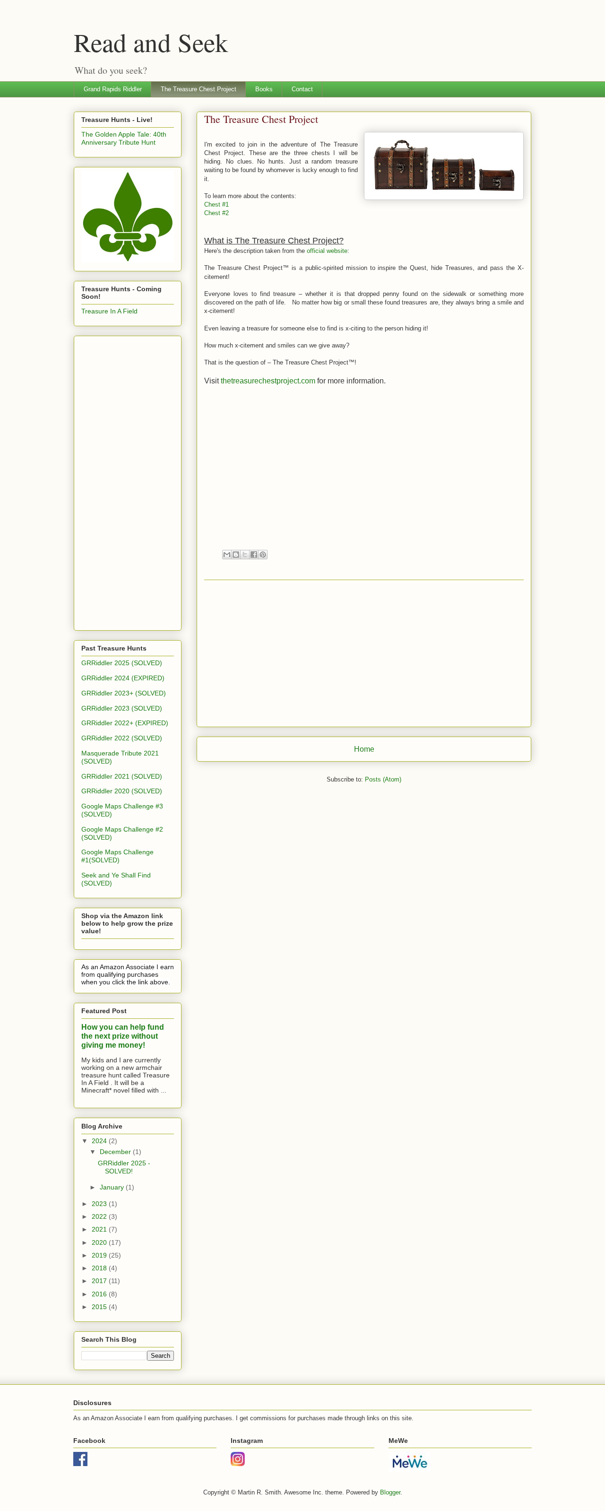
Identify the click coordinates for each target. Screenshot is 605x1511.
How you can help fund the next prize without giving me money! (122, 1036)
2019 (100, 1255)
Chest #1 (216, 204)
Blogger (390, 1492)
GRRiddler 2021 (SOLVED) (121, 776)
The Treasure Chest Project (198, 89)
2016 (100, 1294)
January (113, 1187)
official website (327, 250)
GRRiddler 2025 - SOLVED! (124, 1167)
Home (364, 749)
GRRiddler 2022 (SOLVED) (121, 738)
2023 (100, 1203)
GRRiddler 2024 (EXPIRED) (122, 678)
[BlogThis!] (236, 554)
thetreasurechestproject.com (268, 381)
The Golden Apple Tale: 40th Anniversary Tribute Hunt (123, 138)
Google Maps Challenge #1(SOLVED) (117, 856)
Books (264, 89)
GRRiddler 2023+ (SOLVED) (123, 693)
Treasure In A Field (109, 311)
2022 (100, 1216)
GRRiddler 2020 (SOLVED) (121, 791)
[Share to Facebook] (254, 554)
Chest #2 (216, 213)
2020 (100, 1242)
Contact (302, 89)
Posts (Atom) (383, 779)
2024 (100, 1141)
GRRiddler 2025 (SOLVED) (121, 663)
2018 (100, 1268)
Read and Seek (151, 42)
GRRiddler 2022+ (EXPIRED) (124, 723)
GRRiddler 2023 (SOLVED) (121, 708)
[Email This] (227, 554)
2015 (100, 1307)
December (116, 1151)
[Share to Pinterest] (263, 554)
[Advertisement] (364, 653)
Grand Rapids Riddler (113, 89)
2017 (100, 1281)
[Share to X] (245, 554)
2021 (100, 1229)
